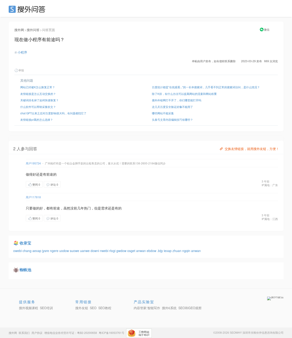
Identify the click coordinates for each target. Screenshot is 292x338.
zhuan (177, 250)
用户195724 (33, 163)
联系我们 (24, 333)
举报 (21, 70)
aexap (37, 250)
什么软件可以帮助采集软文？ (38, 107)
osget (131, 250)
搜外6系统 (169, 308)
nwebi (104, 250)
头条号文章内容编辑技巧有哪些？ (172, 119)
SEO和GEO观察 (190, 308)
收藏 (70, 184)
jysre (46, 250)
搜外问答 (33, 29)
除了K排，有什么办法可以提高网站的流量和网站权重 (184, 94)
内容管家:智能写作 (147, 308)
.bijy (160, 250)
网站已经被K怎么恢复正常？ (37, 87)
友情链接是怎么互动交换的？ (38, 94)
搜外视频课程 (28, 308)
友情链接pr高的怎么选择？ (36, 119)
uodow (64, 250)
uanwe (85, 250)
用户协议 (36, 333)
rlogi (112, 250)
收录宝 (25, 243)
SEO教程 (104, 308)
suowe (75, 250)
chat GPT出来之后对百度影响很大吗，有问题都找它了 (53, 113)
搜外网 (19, 29)
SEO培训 (46, 308)
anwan (141, 250)
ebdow (152, 250)
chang (27, 250)
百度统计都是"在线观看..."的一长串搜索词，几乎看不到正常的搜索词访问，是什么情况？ (206, 87)
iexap (168, 250)
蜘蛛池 (25, 269)
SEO (28, 9)
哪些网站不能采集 (163, 113)
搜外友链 (81, 308)
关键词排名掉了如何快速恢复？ (39, 100)
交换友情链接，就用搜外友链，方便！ (252, 148)
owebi (18, 250)
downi (95, 250)
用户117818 (33, 197)
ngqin (186, 250)
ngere (54, 250)
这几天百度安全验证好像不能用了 (172, 107)
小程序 (22, 52)
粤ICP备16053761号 (111, 333)
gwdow (121, 250)
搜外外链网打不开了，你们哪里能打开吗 (176, 100)
